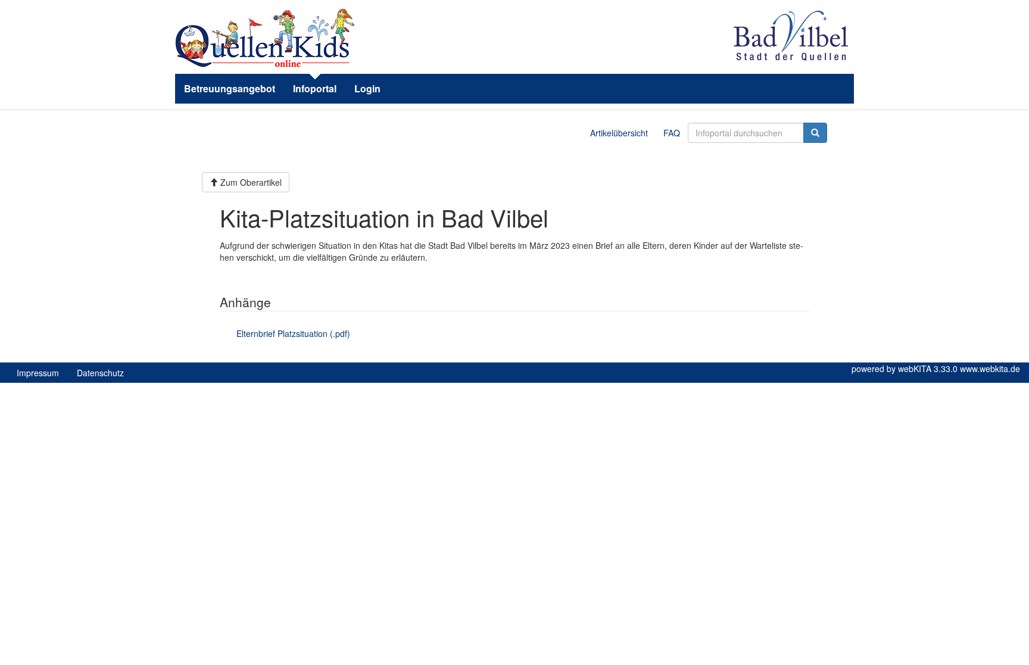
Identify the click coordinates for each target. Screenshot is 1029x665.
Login (367, 88)
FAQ (671, 133)
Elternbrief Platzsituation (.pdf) (293, 333)
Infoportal (314, 88)
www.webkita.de (990, 368)
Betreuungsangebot (229, 88)
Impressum (38, 373)
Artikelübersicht (619, 133)
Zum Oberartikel (250, 182)
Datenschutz (100, 373)
